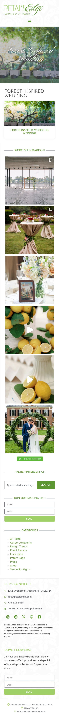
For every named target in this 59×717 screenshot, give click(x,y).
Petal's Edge (17, 557)
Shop (13, 565)
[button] (29, 20)
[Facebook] (39, 616)
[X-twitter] (23, 616)
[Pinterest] (15, 616)
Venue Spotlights (20, 569)
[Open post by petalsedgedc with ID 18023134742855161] (29, 230)
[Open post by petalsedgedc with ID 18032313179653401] (29, 429)
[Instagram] (7, 616)
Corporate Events (21, 542)
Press (13, 561)
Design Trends (19, 546)
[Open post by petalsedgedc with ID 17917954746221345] (29, 180)
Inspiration (16, 554)
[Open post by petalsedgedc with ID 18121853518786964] (29, 330)
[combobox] (20, 485)
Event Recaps (18, 550)
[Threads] (31, 616)
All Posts (15, 538)
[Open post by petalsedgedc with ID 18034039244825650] (29, 379)
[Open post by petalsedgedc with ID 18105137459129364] (29, 280)
